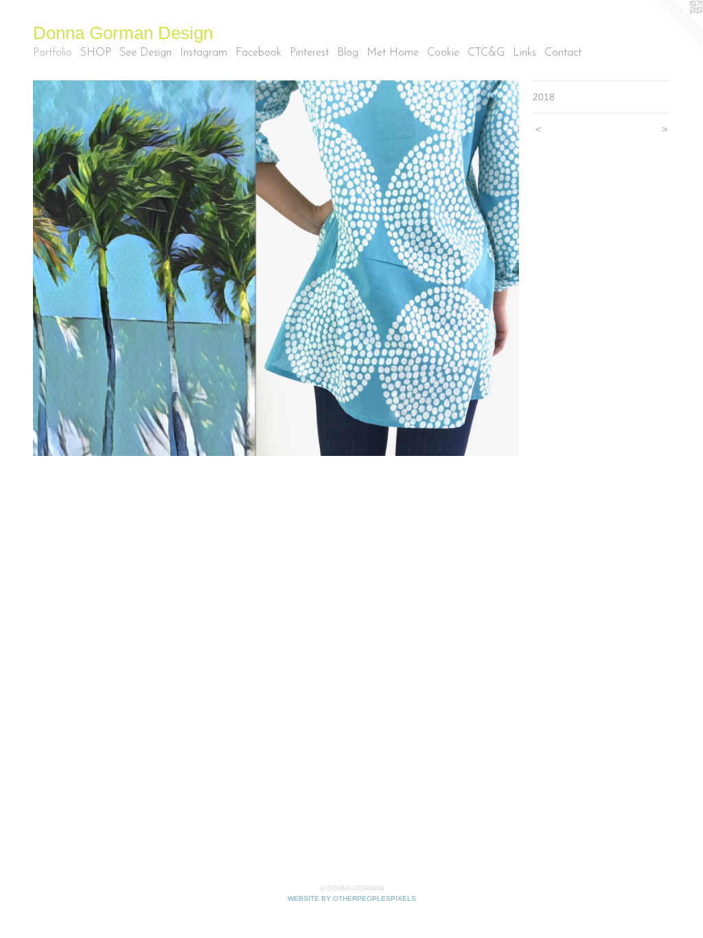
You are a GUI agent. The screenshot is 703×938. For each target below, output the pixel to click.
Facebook (258, 52)
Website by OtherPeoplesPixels (352, 898)
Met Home (393, 52)
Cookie (443, 52)
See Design (145, 52)
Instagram (203, 52)
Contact (562, 52)
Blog (347, 52)
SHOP (95, 52)
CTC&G (486, 52)
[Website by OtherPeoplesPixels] (675, 27)
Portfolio (52, 52)
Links (524, 52)
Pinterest (309, 52)
